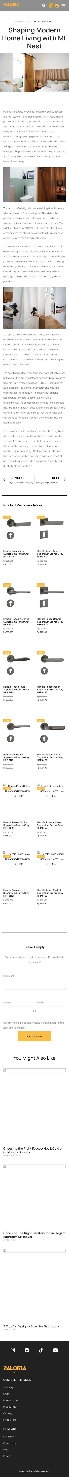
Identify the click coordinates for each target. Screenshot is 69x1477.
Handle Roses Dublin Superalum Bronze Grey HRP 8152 (16, 825)
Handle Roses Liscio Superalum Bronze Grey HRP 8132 (16, 892)
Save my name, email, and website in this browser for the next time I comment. (33, 1025)
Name (7, 1002)
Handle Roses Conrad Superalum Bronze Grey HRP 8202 (50, 621)
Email (40, 1002)
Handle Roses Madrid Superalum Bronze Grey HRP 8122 (50, 892)
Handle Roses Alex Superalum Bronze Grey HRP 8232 (16, 553)
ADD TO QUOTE (18, 573)
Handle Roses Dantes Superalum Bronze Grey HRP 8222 (50, 553)
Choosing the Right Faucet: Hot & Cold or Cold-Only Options (33, 1150)
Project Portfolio (43, 21)
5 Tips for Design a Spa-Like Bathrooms (31, 1326)
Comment (9, 975)
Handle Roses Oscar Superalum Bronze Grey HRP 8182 (50, 689)
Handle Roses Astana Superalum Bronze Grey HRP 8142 (50, 825)
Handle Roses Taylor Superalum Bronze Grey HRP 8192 (16, 689)
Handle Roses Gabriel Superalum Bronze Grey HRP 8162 (50, 757)
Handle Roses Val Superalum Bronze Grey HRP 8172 (16, 757)
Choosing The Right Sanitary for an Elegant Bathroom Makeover (34, 1235)
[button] (44, 5)
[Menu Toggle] (63, 5)
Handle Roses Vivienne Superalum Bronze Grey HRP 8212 (16, 621)
